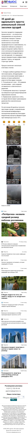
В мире (4, 211)
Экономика (5, 302)
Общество (5, 251)
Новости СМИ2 (5, 205)
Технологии (6, 241)
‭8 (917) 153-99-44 (13, 388)
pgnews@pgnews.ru (13, 391)
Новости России (7, 12)
